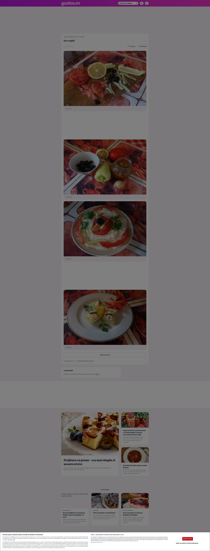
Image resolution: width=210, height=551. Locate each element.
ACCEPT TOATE (187, 538)
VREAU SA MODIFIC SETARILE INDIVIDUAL (187, 543)
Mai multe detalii (11, 539)
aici (74, 545)
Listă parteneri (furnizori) (97, 542)
